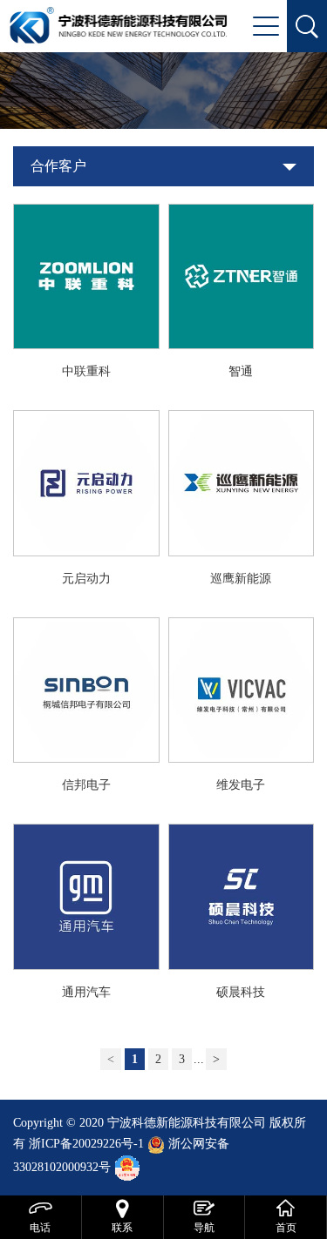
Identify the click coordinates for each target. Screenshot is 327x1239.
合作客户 (58, 165)
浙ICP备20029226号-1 (86, 1143)
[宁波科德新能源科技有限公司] (118, 24)
